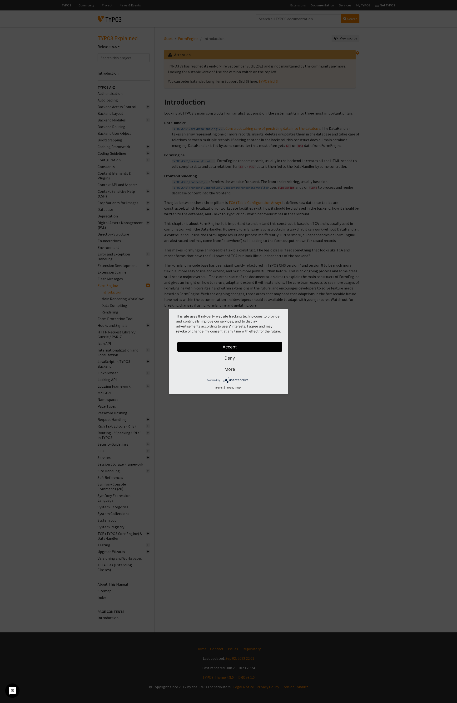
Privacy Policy (234, 387)
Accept (230, 346)
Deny (229, 358)
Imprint (219, 387)
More (229, 369)
